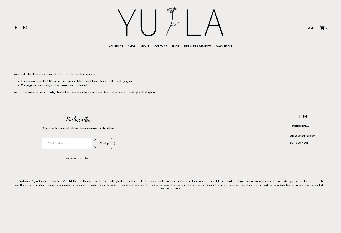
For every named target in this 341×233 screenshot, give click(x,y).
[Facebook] (16, 27)
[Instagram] (25, 27)
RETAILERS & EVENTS (198, 46)
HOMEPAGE (116, 46)
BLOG (175, 46)
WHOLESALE (224, 46)
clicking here (63, 92)
